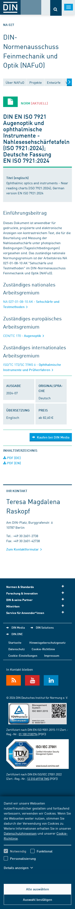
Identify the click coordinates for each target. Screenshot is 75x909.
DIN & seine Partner (19, 600)
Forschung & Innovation (22, 593)
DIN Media (18, 627)
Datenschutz (16, 649)
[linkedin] (51, 680)
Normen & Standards (20, 587)
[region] (37, 838)
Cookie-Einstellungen (22, 655)
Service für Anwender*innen (25, 613)
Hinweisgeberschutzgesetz (47, 642)
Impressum (51, 655)
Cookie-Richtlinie (43, 649)
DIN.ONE (17, 634)
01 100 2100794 (28, 734)
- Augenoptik (22, 336)
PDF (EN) (13, 463)
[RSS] (13, 680)
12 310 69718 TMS (38, 778)
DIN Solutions (45, 627)
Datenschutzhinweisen (20, 833)
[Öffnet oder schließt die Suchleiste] (56, 8)
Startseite (14, 642)
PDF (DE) (13, 458)
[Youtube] (32, 680)
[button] (20, 867)
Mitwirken (13, 606)
